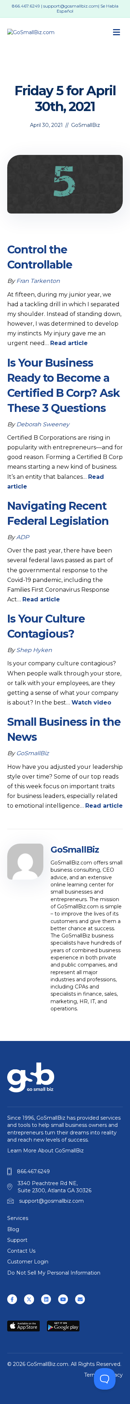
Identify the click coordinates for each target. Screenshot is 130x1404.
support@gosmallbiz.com (70, 6)
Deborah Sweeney (42, 424)
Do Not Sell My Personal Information (53, 1273)
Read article (69, 343)
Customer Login (27, 1261)
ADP (22, 537)
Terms (92, 1375)
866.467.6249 (26, 6)
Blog (13, 1229)
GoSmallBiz (85, 125)
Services (17, 1218)
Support (17, 1240)
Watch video (91, 702)
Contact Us (21, 1251)
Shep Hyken (34, 650)
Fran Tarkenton (38, 280)
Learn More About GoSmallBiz (45, 1150)
